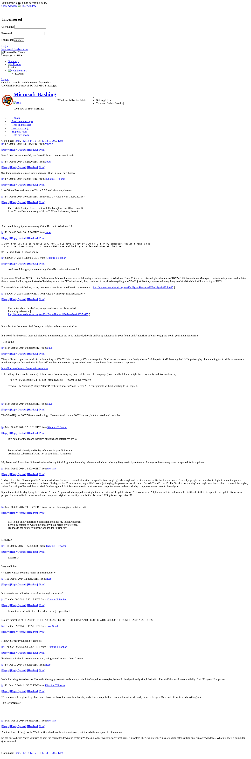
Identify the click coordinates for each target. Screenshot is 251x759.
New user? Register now (14, 49)
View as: (100, 103)
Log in (5, 46)
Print (41, 149)
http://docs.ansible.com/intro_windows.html (24, 368)
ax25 (50, 347)
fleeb (49, 578)
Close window (9, 5)
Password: (6, 33)
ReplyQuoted (18, 149)
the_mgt (51, 468)
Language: (7, 39)
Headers (32, 149)
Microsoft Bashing (34, 94)
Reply (5, 149)
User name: (7, 26)
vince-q (49, 143)
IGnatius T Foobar (55, 178)
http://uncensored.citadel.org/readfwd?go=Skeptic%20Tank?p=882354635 (133, 287)
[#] (2, 143)
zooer (48, 161)
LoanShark (53, 626)
